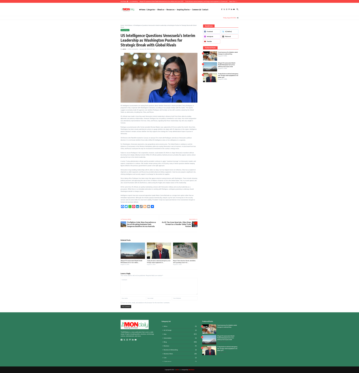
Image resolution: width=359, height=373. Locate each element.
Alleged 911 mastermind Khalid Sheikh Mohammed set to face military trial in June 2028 (226, 64)
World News (128, 25)
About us (160, 9)
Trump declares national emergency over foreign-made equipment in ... (159, 261)
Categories (150, 9)
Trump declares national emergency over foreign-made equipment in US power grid (228, 75)
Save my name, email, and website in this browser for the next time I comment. (146, 302)
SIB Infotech (191, 369)
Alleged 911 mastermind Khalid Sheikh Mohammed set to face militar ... (131, 261)
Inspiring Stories (183, 9)
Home (122, 25)
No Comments (133, 49)
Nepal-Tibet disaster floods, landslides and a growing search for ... (184, 261)
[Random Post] (237, 18)
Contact (205, 9)
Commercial (196, 9)
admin (124, 49)
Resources (171, 9)
